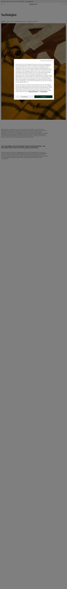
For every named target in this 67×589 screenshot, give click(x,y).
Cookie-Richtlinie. (44, 91)
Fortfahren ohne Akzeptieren (46, 60)
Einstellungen (24, 96)
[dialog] (34, 79)
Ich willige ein (43, 96)
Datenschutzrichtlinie (33, 91)
